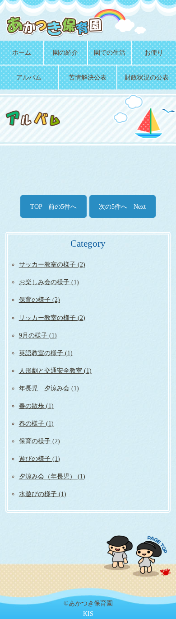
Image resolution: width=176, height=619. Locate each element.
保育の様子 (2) (39, 299)
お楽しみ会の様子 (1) (49, 282)
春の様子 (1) (36, 423)
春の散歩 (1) (36, 405)
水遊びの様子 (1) (42, 493)
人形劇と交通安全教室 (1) (55, 370)
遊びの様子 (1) (39, 458)
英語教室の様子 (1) (46, 352)
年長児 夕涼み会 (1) (49, 388)
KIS (88, 613)
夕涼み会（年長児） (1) (52, 476)
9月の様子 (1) (38, 335)
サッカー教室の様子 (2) (52, 264)
